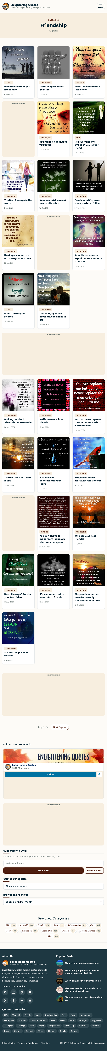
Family (63, 1031)
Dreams (74, 1031)
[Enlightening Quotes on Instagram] (13, 992)
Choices (51, 1031)
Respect (29, 1031)
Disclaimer (45, 1043)
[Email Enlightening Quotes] (30, 1000)
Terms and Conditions (28, 1043)
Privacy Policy (8, 1043)
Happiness (96, 1020)
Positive (95, 1025)
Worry (40, 1031)
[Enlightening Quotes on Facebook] (5, 992)
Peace (6, 1031)
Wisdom (22, 1020)
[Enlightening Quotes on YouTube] (30, 992)
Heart (73, 1015)
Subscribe (43, 870)
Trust (41, 1025)
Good (62, 1020)
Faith (72, 1020)
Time (53, 1020)
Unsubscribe (94, 870)
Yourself (16, 1015)
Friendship (69, 1025)
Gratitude (83, 1025)
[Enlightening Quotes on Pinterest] (22, 992)
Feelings (21, 1025)
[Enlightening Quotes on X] (5, 1000)
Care (64, 1015)
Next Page (59, 727)
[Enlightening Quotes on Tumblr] (13, 1000)
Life (6, 1015)
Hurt (32, 1025)
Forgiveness (54, 1025)
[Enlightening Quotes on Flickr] (22, 1000)
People (28, 1015)
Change (17, 1031)
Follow (50, 774)
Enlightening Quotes (24, 765)
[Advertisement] (53, 355)
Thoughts (8, 1025)
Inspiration (86, 1015)
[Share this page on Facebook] (99, 774)
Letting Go (9, 1020)
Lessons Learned (38, 1020)
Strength (83, 1020)
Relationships (51, 1015)
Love (38, 1015)
